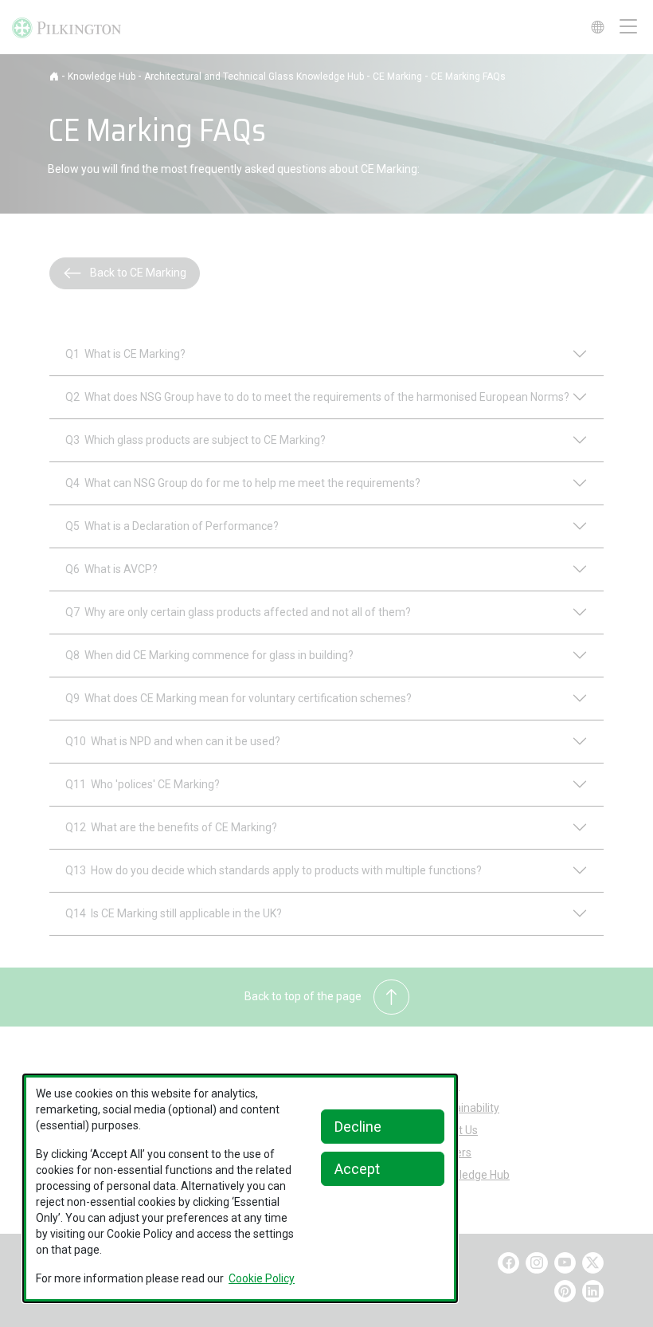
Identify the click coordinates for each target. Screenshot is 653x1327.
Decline (357, 1126)
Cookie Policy (262, 1278)
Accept (357, 1168)
